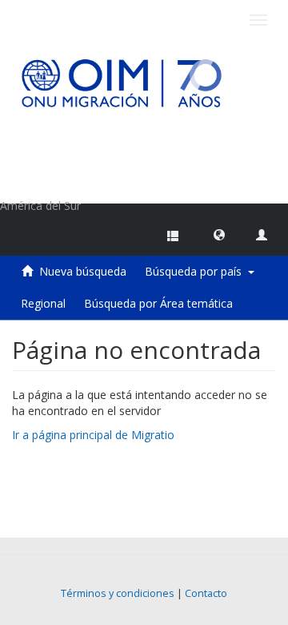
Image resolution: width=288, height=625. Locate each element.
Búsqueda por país (196, 271)
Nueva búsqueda (82, 271)
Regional (43, 303)
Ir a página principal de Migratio (93, 434)
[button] (219, 234)
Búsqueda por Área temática (158, 303)
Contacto (206, 593)
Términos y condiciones (117, 593)
